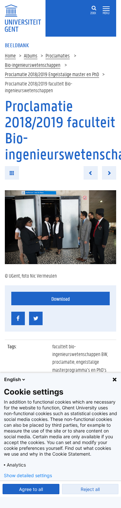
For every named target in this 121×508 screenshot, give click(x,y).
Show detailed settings (28, 475)
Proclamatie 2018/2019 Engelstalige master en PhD (52, 74)
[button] (106, 9)
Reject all (90, 489)
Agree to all (31, 489)
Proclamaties (57, 55)
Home (10, 55)
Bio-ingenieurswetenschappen (32, 64)
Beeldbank (17, 45)
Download (60, 298)
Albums (30, 55)
